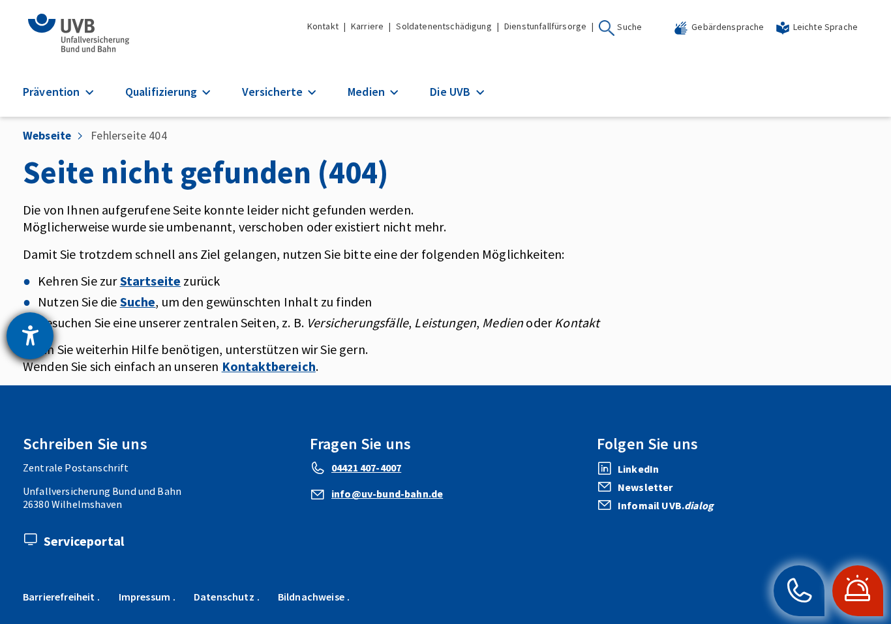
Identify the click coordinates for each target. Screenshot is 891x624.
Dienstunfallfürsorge (545, 26)
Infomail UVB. (666, 505)
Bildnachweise (311, 596)
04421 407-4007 (366, 467)
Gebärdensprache (727, 27)
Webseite (47, 135)
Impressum (144, 596)
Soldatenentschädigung (443, 26)
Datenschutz (224, 596)
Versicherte (273, 91)
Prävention (53, 91)
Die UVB (451, 91)
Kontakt (323, 26)
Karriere (367, 26)
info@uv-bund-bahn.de (387, 493)
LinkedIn (638, 468)
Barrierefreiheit (59, 596)
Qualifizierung (162, 91)
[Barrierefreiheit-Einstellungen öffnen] (30, 335)
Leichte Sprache (825, 27)
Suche (629, 27)
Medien (367, 91)
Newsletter (645, 487)
